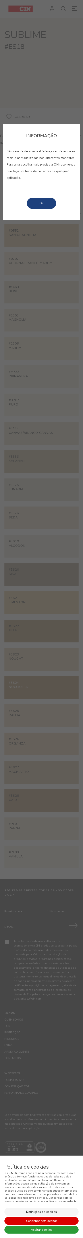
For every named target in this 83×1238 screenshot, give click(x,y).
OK (41, 203)
